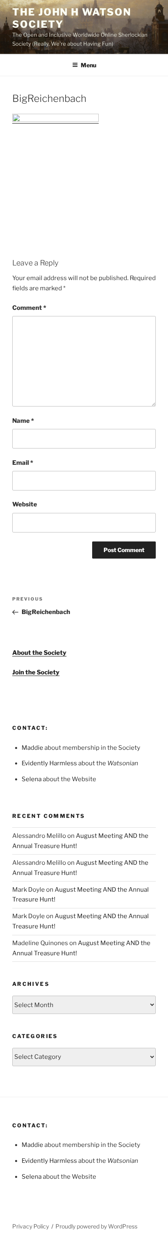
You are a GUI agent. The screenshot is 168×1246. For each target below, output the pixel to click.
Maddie (32, 747)
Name (23, 420)
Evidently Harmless (49, 763)
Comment (29, 308)
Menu (88, 65)
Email (22, 462)
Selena (32, 779)
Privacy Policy (30, 1226)
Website (24, 504)
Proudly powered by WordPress (96, 1226)
